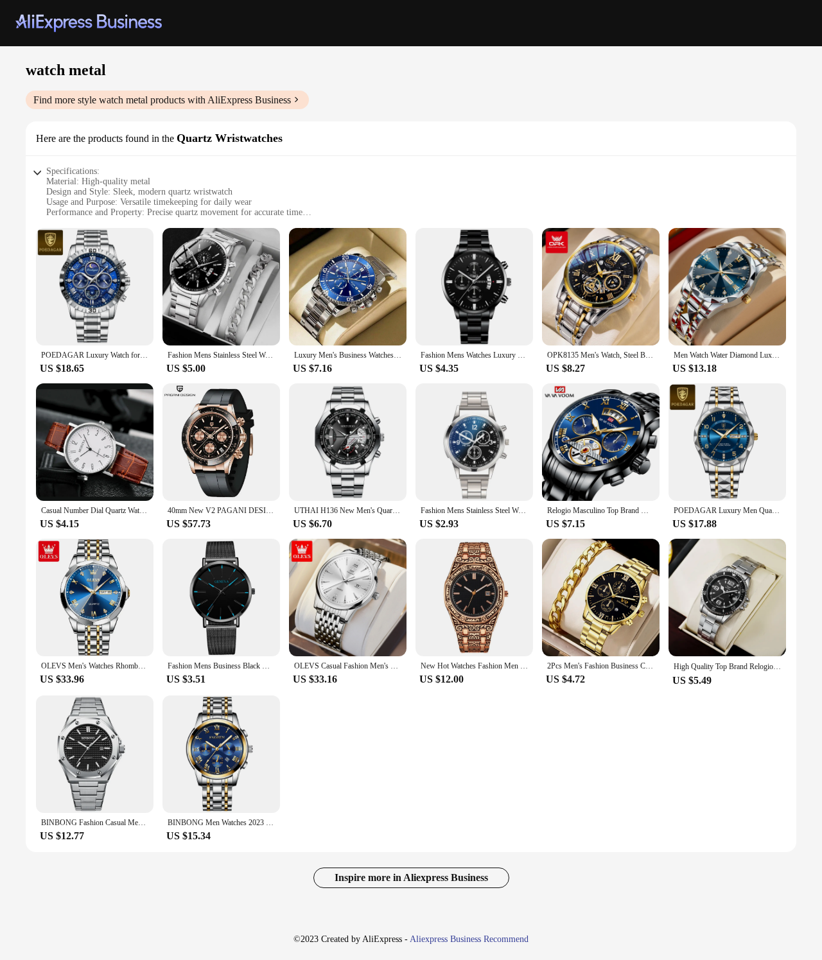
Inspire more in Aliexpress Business (411, 877)
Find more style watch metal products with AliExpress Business (162, 99)
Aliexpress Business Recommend (469, 939)
